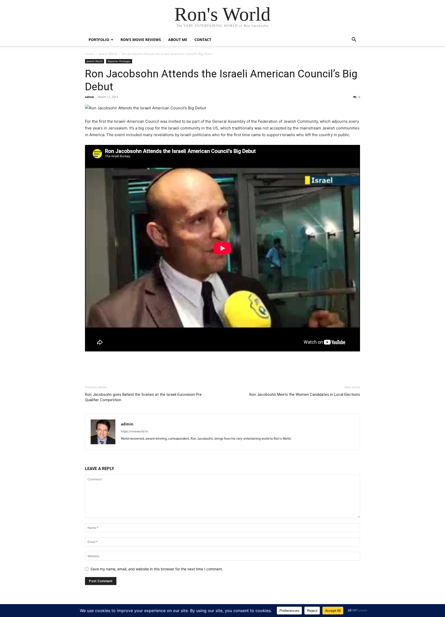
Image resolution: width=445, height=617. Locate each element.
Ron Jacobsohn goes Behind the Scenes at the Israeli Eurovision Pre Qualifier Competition (143, 397)
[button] (354, 40)
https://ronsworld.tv (134, 431)
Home (89, 54)
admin (89, 97)
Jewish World (108, 54)
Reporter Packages (119, 61)
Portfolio (99, 39)
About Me (177, 39)
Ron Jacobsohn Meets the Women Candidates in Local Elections (304, 394)
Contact (202, 39)
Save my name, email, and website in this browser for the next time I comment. (156, 569)
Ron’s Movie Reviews (141, 39)
